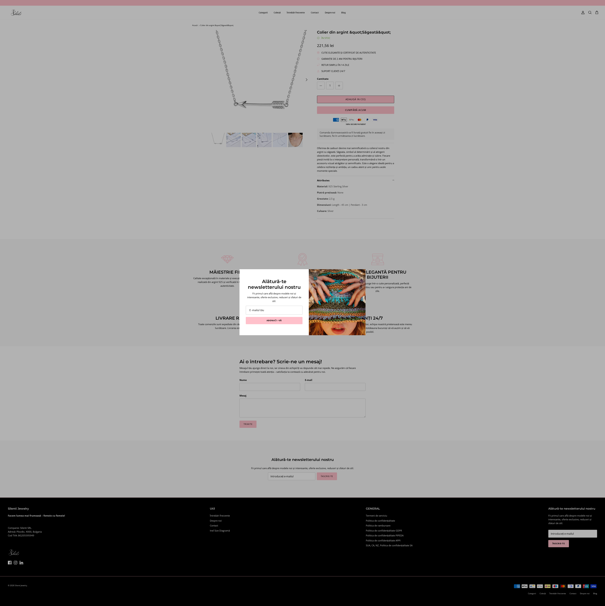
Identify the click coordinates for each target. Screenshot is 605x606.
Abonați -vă (274, 320)
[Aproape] (361, 273)
